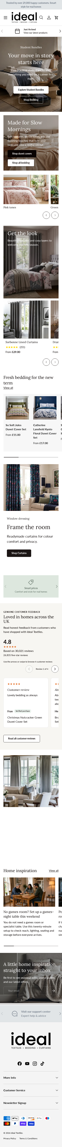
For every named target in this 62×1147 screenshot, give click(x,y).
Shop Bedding (31, 99)
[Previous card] (46, 215)
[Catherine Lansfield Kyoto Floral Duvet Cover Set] (44, 408)
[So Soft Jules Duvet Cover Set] (17, 408)
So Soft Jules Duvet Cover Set (16, 427)
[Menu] (5, 17)
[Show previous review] (29, 669)
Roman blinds (41, 852)
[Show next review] (55, 669)
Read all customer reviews (21, 738)
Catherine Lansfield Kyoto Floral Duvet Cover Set (44, 431)
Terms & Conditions (28, 1138)
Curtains (17, 852)
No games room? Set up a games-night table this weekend (28, 914)
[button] (56, 17)
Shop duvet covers (22, 153)
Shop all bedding (21, 162)
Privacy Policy (9, 1138)
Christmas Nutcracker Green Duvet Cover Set (24, 719)
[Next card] (55, 215)
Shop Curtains (19, 553)
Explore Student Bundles (31, 89)
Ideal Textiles (17, 1133)
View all (8, 387)
